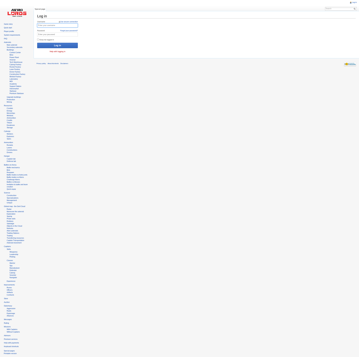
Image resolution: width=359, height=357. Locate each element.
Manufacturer (15, 268)
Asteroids (7, 42)
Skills (9, 249)
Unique (9, 203)
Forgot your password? (69, 31)
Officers (9, 290)
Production (11, 100)
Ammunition (11, 118)
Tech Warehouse (16, 62)
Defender (13, 270)
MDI (11, 81)
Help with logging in (57, 51)
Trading (10, 236)
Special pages (9, 351)
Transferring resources (15, 238)
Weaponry (13, 252)
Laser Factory (15, 69)
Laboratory (14, 79)
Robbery (10, 221)
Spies (9, 139)
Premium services (11, 339)
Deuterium (11, 125)
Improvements (9, 285)
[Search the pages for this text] (355, 8)
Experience (11, 281)
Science (7, 193)
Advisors (7, 336)
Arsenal (12, 60)
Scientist (13, 275)
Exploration (11, 214)
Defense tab (11, 161)
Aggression (11, 309)
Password (57, 31)
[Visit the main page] (17, 12)
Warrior (12, 263)
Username (57, 22)
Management (12, 200)
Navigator (13, 278)
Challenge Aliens (13, 180)
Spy (11, 266)
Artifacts (10, 292)
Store (6, 299)
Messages (8, 319)
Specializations (12, 198)
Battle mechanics (13, 168)
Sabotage (10, 224)
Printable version (10, 353)
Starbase (13, 91)
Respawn (10, 172)
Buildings (10, 50)
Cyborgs (7, 131)
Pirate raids (11, 219)
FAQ (5, 39)
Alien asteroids (12, 231)
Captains (7, 246)
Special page (40, 9)
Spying (9, 216)
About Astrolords (53, 63)
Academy (13, 84)
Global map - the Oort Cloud (14, 206)
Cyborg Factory (15, 65)
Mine (11, 55)
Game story (8, 24)
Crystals (10, 108)
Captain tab (11, 159)
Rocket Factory (15, 67)
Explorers (10, 136)
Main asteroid (12, 45)
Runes (9, 288)
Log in (354, 2)
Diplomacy (8, 306)
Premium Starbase (17, 93)
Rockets (10, 145)
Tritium (9, 123)
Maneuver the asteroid (15, 212)
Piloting (12, 257)
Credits (9, 120)
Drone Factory (15, 72)
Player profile (9, 31)
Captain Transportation (15, 240)
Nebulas (10, 228)
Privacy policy (41, 63)
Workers (10, 134)
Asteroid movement (14, 243)
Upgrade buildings (14, 97)
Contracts (10, 295)
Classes (10, 260)
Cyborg (12, 273)
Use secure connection (69, 22)
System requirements (12, 35)
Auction (7, 302)
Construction (11, 195)
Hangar (7, 156)
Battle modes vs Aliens (15, 177)
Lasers (9, 148)
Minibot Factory (15, 77)
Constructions (12, 150)
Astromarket (14, 89)
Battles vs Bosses (13, 182)
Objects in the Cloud (14, 226)
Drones (9, 152)
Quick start (8, 28)
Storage (10, 128)
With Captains (12, 329)
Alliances (10, 316)
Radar (9, 209)
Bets (8, 170)
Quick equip (11, 189)
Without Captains (13, 332)
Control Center (15, 53)
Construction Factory (17, 74)
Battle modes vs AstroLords (17, 175)
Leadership (14, 254)
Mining (9, 102)
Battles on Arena (10, 165)
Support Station (15, 86)
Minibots (10, 116)
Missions (7, 327)
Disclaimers (64, 63)
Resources (8, 106)
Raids (9, 311)
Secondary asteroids (14, 47)
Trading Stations (13, 233)
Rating (6, 323)
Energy (9, 111)
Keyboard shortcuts (11, 346)
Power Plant (14, 57)
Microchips (11, 113)
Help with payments (11, 343)
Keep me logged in (46, 40)
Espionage (11, 313)
